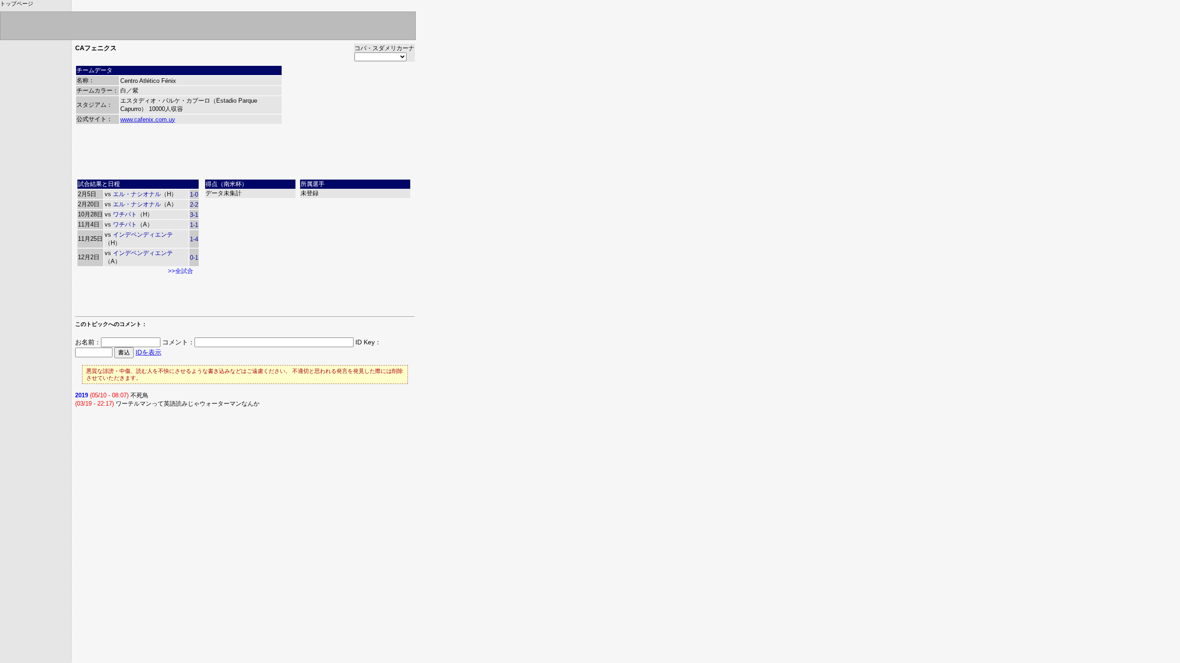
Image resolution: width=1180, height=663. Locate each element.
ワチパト (125, 214)
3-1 (194, 214)
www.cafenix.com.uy (147, 119)
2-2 (194, 204)
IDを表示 (148, 352)
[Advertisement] (245, 155)
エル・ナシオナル (137, 194)
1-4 (194, 239)
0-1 (194, 257)
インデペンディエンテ (143, 234)
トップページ (16, 3)
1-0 (194, 194)
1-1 (194, 224)
